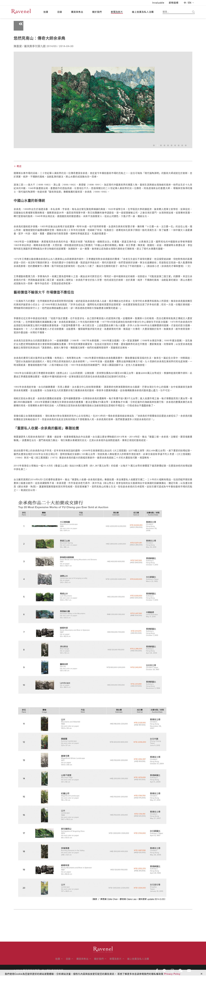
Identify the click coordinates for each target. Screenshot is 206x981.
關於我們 (97, 11)
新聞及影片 (117, 11)
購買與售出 (77, 11)
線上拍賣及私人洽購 (143, 11)
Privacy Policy (172, 973)
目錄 (59, 11)
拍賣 (45, 11)
